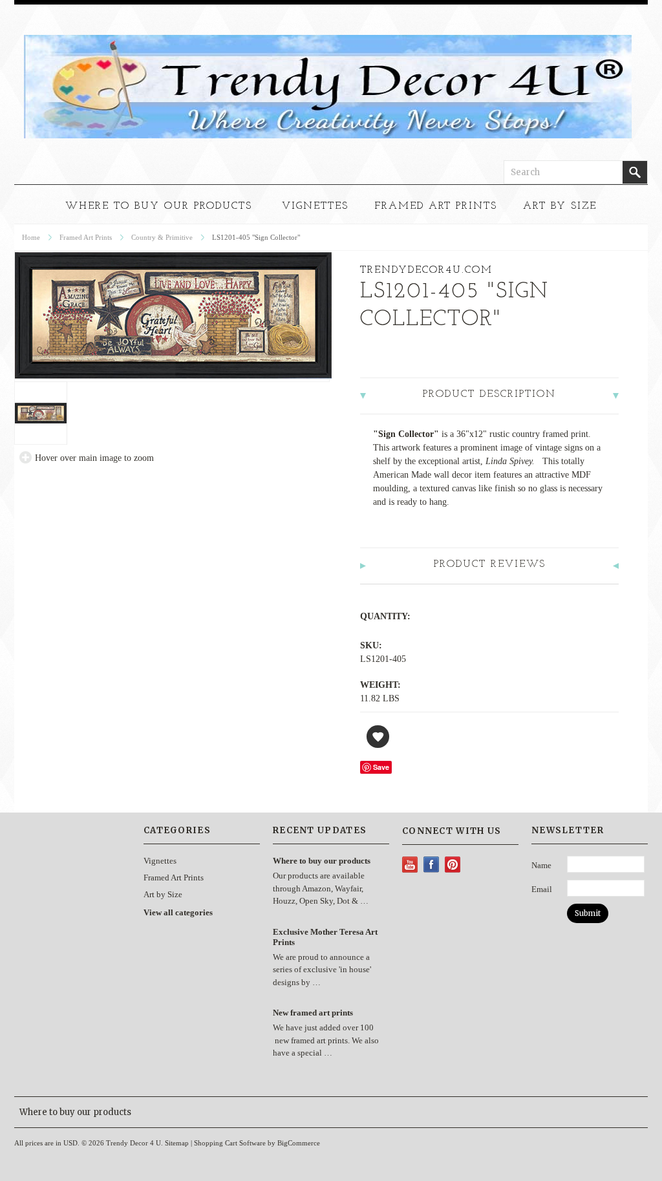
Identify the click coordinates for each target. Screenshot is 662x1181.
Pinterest (453, 864)
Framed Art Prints (435, 206)
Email (541, 889)
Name (541, 865)
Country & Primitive (162, 237)
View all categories (178, 912)
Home (31, 237)
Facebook (431, 864)
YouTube (410, 864)
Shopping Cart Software (230, 1143)
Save (381, 767)
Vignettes (315, 206)
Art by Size (560, 206)
